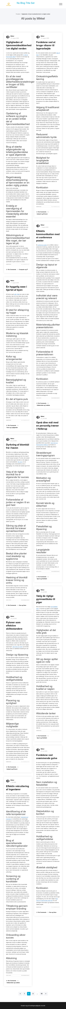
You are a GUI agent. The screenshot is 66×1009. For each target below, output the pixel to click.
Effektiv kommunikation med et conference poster (48, 235)
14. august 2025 (14, 38)
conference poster (42, 245)
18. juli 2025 (13, 618)
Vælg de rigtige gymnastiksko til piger (45, 599)
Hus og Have (22, 605)
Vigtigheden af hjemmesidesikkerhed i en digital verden (35, 14)
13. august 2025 (45, 38)
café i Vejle (17, 294)
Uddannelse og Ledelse (13, 983)
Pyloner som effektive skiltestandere (14, 625)
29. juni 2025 (44, 751)
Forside (18, 14)
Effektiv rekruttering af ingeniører (17, 787)
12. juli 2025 (44, 592)
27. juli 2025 (44, 418)
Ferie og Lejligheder (12, 427)
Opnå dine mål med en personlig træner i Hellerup (47, 425)
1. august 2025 (44, 227)
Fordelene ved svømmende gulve (46, 756)
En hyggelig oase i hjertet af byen (16, 288)
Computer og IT (23, 269)
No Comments (12, 269)
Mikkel (12, 36)
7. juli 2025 (13, 782)
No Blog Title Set (25, 2)
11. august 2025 (14, 282)
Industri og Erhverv (12, 769)
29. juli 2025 (13, 441)
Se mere (20, 462)
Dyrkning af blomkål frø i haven (17, 446)
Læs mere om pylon (17, 646)
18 (41, 994)
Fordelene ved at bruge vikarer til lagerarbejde (45, 45)
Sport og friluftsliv (42, 579)
